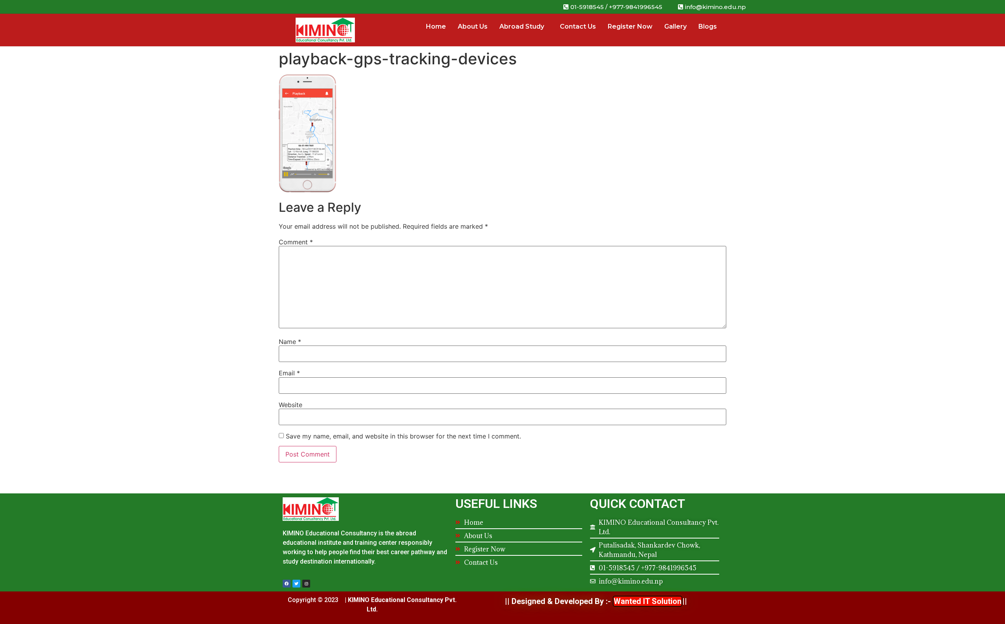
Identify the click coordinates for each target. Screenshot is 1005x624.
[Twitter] (296, 584)
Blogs (707, 26)
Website (290, 405)
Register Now (630, 26)
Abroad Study (521, 26)
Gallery (675, 26)
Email (289, 373)
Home (436, 26)
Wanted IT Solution (648, 601)
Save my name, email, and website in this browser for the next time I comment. (403, 436)
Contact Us (578, 26)
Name (290, 341)
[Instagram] (306, 584)
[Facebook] (287, 584)
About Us (473, 26)
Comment (296, 242)
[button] (712, 7)
